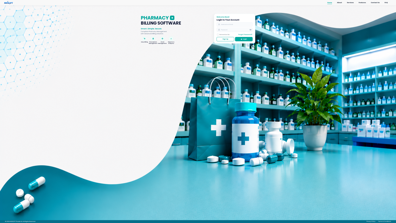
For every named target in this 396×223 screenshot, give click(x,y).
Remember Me (224, 34)
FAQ (386, 3)
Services (350, 3)
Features (362, 3)
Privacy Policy (371, 221)
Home (329, 3)
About (339, 3)
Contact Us (375, 3)
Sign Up (225, 39)
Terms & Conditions (384, 221)
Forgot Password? (245, 34)
